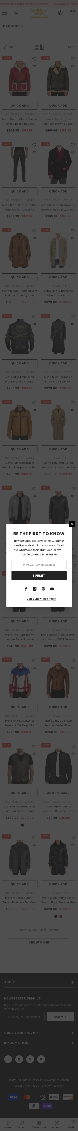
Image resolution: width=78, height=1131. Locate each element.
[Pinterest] (43, 588)
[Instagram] (34, 588)
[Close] (72, 524)
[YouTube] (52, 588)
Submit (39, 575)
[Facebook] (26, 588)
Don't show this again (41, 598)
